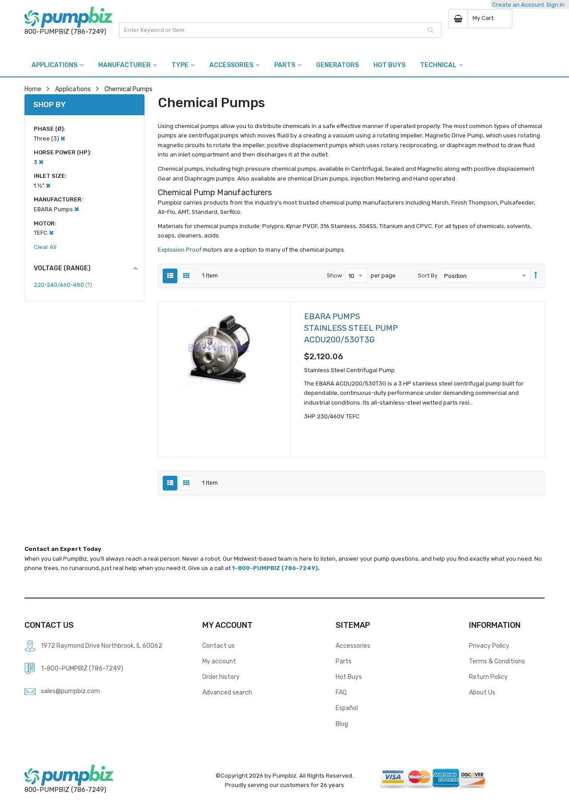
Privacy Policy (489, 645)
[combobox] (280, 30)
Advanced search (227, 692)
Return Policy (488, 676)
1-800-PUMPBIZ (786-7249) (275, 568)
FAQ (341, 692)
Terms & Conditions (497, 661)
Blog (342, 723)
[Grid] (186, 276)
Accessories (353, 645)
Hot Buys (349, 676)
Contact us (218, 645)
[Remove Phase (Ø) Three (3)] (62, 138)
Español (347, 707)
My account (219, 661)
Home (32, 88)
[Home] (68, 17)
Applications (73, 88)
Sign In (555, 4)
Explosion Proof (180, 249)
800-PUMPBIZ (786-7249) (65, 32)
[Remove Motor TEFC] (51, 232)
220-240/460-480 (63, 284)
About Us (482, 692)
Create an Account (518, 4)
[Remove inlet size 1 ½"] (48, 185)
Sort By (427, 275)
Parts (344, 661)
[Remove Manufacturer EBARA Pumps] (76, 209)
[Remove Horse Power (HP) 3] (41, 162)
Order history (221, 676)
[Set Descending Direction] (535, 276)
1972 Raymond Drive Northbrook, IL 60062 (101, 645)
